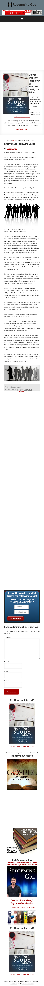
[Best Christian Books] (22, 853)
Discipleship (28, 390)
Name (6, 662)
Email (6, 671)
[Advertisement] (22, 46)
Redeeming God (24, 4)
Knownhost (14, 984)
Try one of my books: (22, 903)
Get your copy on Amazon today (22, 746)
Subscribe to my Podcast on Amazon (22, 864)
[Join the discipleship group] (22, 14)
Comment (7, 637)
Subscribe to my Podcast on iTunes (22, 862)
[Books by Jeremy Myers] (22, 925)
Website (6, 681)
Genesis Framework (28, 984)
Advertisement (22, 391)
